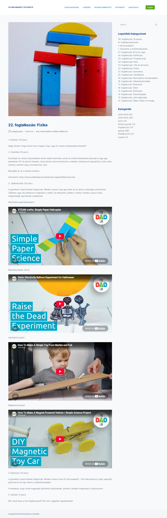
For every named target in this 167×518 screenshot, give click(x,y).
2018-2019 (123, 114)
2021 (37, 131)
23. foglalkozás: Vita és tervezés (133, 65)
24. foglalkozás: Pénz (128, 62)
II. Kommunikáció (126, 45)
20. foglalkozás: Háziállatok (131, 75)
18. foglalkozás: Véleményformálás (134, 81)
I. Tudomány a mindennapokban (133, 49)
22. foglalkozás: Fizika (128, 68)
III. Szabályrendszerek (128, 42)
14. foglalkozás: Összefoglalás (132, 94)
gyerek (55, 131)
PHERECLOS (63, 131)
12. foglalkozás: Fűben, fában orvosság (136, 100)
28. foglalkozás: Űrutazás (130, 39)
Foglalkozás (45, 131)
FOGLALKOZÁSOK (72, 7)
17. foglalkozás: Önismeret (130, 84)
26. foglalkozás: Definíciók (130, 55)
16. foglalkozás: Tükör (128, 88)
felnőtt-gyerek (124, 124)
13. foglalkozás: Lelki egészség (132, 97)
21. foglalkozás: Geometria (130, 71)
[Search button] (156, 24)
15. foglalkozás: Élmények (130, 91)
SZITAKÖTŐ (120, 7)
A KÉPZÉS (87, 7)
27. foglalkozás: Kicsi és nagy (131, 52)
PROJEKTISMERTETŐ (103, 7)
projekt (121, 137)
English (150, 7)
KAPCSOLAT (134, 7)
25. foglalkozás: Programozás (132, 58)
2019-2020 (123, 117)
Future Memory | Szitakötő (20, 7)
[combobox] (136, 24)
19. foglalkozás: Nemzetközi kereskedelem (138, 78)
